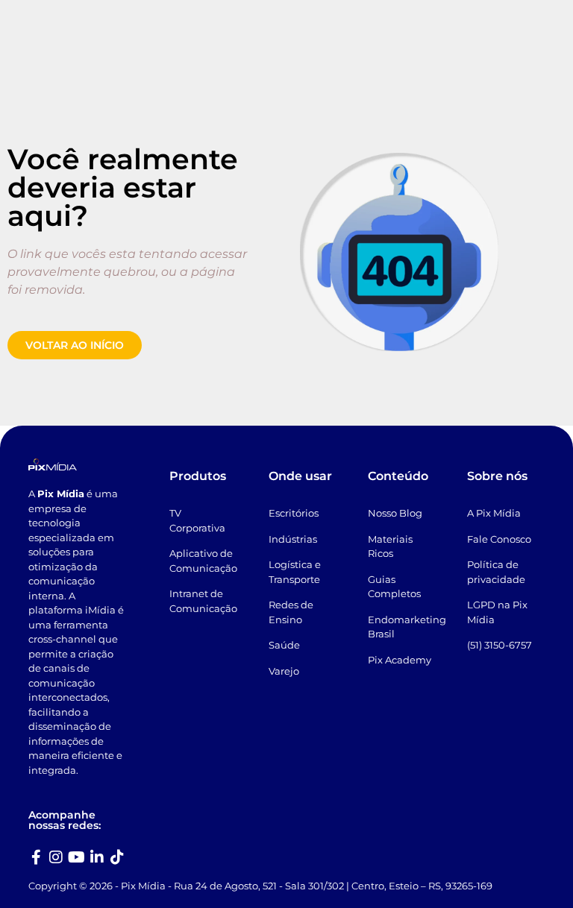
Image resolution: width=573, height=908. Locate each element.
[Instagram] (56, 857)
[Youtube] (77, 857)
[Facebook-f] (36, 857)
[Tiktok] (117, 857)
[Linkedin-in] (97, 857)
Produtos (197, 476)
